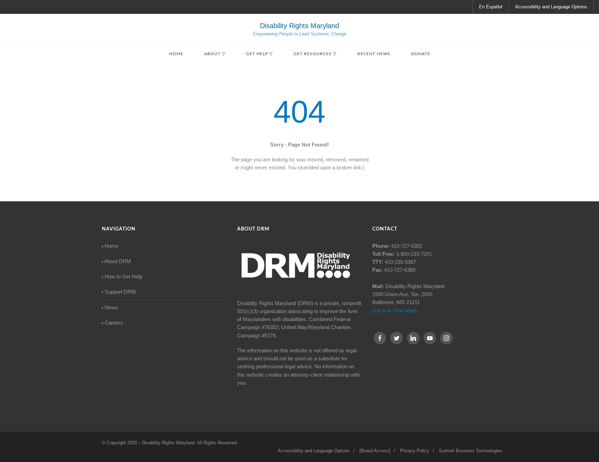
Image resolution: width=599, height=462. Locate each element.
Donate (420, 54)
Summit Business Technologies (470, 450)
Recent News (373, 54)
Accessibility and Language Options (551, 6)
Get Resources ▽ (315, 54)
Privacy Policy (414, 450)
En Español (490, 6)
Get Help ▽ (259, 54)
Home (176, 54)
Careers (114, 323)
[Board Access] (374, 450)
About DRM (117, 261)
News (111, 307)
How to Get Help (123, 276)
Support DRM (120, 292)
